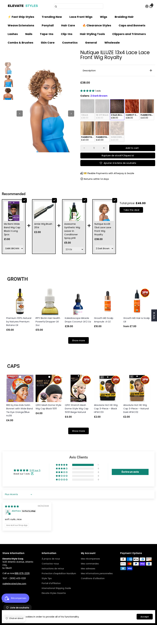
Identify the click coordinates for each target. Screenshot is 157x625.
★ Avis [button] (154, 315)
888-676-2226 (22, 573)
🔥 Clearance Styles (96, 25)
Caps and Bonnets (132, 25)
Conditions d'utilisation (93, 578)
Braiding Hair (124, 17)
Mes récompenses (90, 558)
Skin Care (48, 42)
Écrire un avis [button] (130, 472)
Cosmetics (70, 42)
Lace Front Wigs (80, 17)
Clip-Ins (66, 34)
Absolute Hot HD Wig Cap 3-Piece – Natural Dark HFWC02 (136, 408)
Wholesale (112, 42)
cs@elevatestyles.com (14, 583)
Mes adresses (88, 568)
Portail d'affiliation (51, 583)
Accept (144, 616)
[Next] (71, 113)
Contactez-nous (50, 563)
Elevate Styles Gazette (54, 593)
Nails (28, 34)
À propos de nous (51, 558)
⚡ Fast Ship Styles (21, 17)
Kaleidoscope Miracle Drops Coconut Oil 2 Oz (78, 319)
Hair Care (68, 25)
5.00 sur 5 (35, 470)
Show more (78, 340)
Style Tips (47, 578)
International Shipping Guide (56, 588)
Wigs (103, 17)
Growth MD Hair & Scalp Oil (136, 319)
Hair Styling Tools (92, 34)
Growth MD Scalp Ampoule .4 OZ (103, 319)
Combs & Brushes (20, 42)
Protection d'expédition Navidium (59, 573)
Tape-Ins (46, 34)
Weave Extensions (21, 25)
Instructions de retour (53, 568)
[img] (12, 506)
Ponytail (48, 25)
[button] (87, 90)
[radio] (87, 109)
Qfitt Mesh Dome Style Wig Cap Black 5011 (48, 406)
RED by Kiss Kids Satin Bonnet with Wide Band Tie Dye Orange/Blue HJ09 (19, 410)
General (91, 42)
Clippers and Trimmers (129, 34)
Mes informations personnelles (97, 573)
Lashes (13, 34)
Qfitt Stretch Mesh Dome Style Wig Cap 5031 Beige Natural (76, 408)
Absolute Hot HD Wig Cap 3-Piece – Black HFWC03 (106, 408)
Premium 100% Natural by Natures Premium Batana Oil (18, 321)
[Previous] (20, 113)
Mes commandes (90, 563)
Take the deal (131, 210)
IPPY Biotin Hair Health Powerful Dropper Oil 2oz (48, 321)
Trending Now (52, 17)
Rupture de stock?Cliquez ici (118, 155)
